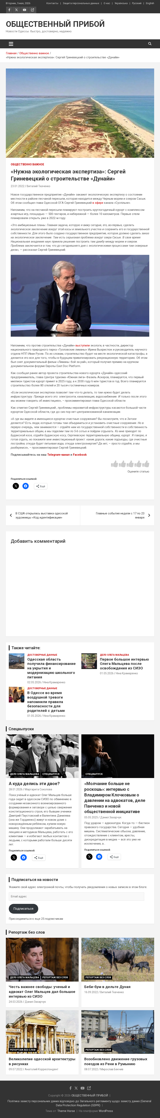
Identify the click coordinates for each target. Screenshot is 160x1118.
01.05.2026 (107, 673)
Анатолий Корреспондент (41, 1069)
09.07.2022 (15, 1069)
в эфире (97, 203)
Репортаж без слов (27, 932)
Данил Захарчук (110, 817)
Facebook (80, 454)
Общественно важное (27, 164)
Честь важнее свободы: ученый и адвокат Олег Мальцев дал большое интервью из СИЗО (42, 992)
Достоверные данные (42, 655)
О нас (107, 3)
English (150, 3)
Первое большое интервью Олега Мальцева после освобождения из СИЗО (124, 664)
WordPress (106, 1111)
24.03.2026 (15, 1001)
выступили (83, 345)
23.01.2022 (17, 186)
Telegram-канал (58, 454)
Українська (121, 3)
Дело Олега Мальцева (114, 655)
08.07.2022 (91, 1069)
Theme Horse (66, 1111)
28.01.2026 (15, 789)
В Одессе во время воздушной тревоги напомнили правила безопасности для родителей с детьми (46, 702)
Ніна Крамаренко (54, 682)
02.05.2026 (34, 682)
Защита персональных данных (81, 3)
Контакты (52, 3)
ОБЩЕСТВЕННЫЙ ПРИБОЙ (55, 24)
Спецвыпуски (21, 729)
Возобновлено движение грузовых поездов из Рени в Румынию (115, 1061)
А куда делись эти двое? (34, 783)
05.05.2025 (91, 817)
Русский (136, 3)
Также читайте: (26, 648)
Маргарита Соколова (38, 789)
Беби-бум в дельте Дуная (107, 987)
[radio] (114, 464)
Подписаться (23, 909)
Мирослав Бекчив (111, 1069)
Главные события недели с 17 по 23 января (120, 515)
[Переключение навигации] (11, 43)
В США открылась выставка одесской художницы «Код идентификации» (42, 515)
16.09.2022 (91, 992)
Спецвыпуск (51, 774)
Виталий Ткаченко (38, 186)
